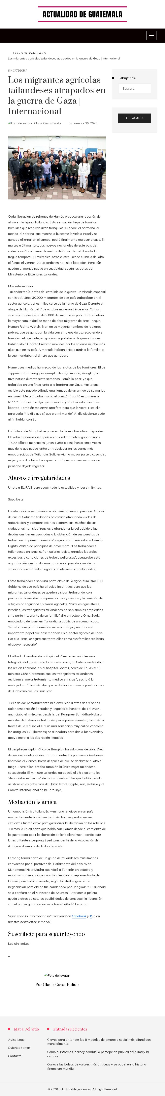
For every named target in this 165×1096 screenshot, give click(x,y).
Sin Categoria (17, 70)
